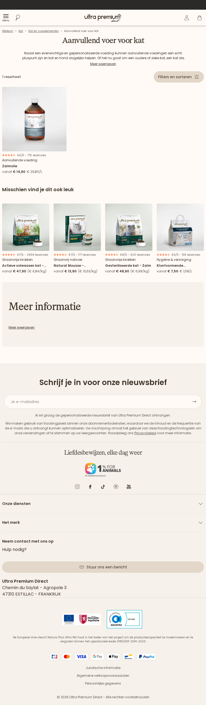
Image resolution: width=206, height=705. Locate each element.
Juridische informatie (103, 667)
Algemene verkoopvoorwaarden (103, 675)
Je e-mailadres (25, 401)
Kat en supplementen (43, 31)
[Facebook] (90, 487)
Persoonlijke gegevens (103, 683)
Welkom (7, 31)
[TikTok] (103, 487)
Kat (21, 31)
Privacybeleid (145, 433)
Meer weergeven (103, 64)
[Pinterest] (116, 487)
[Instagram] (77, 487)
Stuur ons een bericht (107, 567)
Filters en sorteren (175, 77)
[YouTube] (129, 487)
